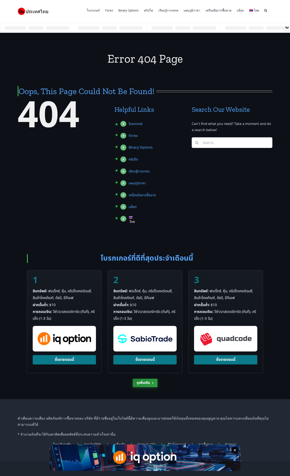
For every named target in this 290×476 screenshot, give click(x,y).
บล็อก (133, 206)
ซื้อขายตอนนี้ (64, 360)
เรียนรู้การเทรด (139, 171)
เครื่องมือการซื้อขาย (142, 195)
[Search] (265, 10)
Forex (133, 135)
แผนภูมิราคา (137, 183)
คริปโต (133, 159)
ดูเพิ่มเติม (145, 383)
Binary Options (141, 147)
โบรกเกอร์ (135, 123)
